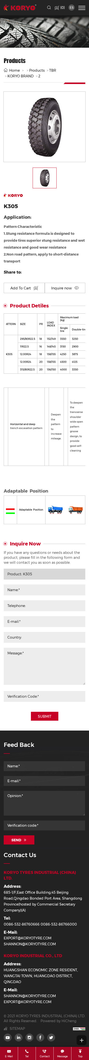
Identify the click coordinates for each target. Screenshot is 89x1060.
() (62, 7)
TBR (52, 70)
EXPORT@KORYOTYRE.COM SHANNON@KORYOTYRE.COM (30, 941)
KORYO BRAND (20, 76)
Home (14, 70)
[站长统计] (79, 1028)
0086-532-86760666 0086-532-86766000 (40, 924)
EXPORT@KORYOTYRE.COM (27, 1002)
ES (71, 7)
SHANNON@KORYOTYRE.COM (30, 996)
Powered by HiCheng (58, 1021)
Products (36, 70)
